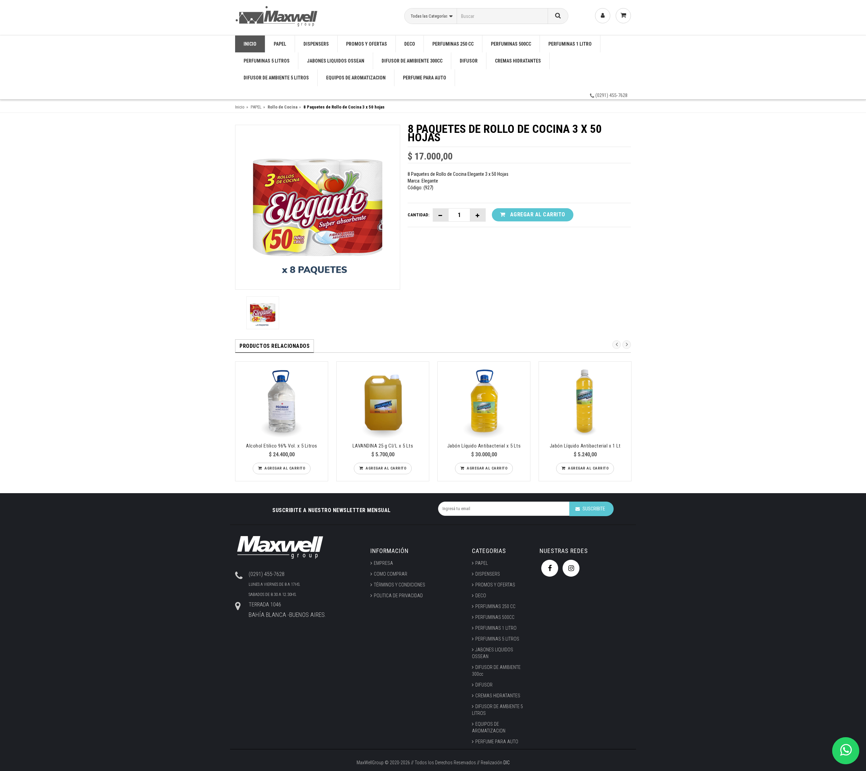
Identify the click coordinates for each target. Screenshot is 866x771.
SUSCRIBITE (594, 508)
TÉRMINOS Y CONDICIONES (399, 584)
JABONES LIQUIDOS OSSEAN (335, 61)
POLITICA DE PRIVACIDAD (398, 595)
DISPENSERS (316, 44)
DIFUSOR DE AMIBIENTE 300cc (412, 61)
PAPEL (280, 44)
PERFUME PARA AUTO (424, 77)
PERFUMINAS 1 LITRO (570, 44)
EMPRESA (383, 563)
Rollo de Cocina (282, 107)
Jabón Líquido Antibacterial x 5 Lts (484, 446)
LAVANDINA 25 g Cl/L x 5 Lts (382, 446)
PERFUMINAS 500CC (511, 44)
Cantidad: (418, 214)
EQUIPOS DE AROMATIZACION (356, 77)
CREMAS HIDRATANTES (518, 61)
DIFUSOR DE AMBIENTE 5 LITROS (276, 77)
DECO (409, 44)
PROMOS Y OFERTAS (366, 44)
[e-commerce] (277, 15)
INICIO (250, 44)
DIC (506, 762)
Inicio (240, 107)
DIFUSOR (469, 61)
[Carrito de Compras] (623, 15)
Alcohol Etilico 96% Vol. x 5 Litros (281, 446)
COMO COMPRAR (390, 574)
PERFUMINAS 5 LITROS (267, 61)
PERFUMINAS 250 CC (453, 44)
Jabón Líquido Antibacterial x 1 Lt (585, 446)
